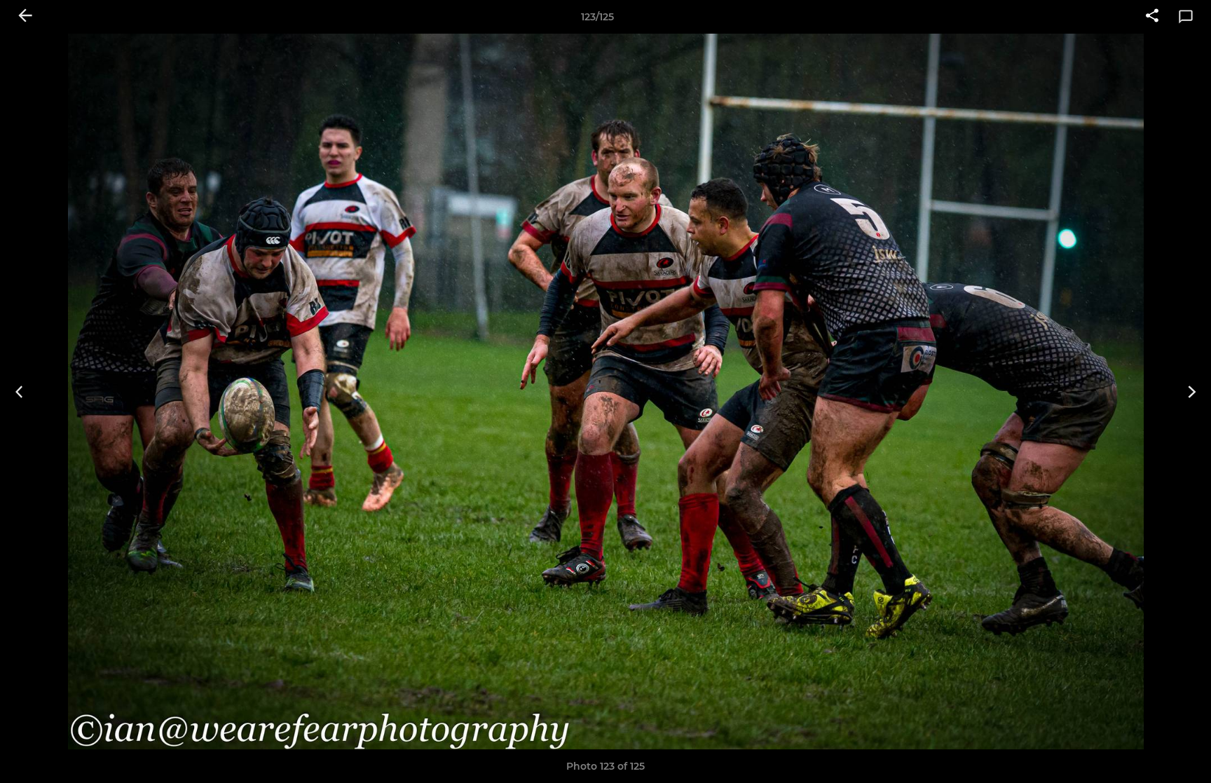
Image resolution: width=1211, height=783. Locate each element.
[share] (1152, 17)
